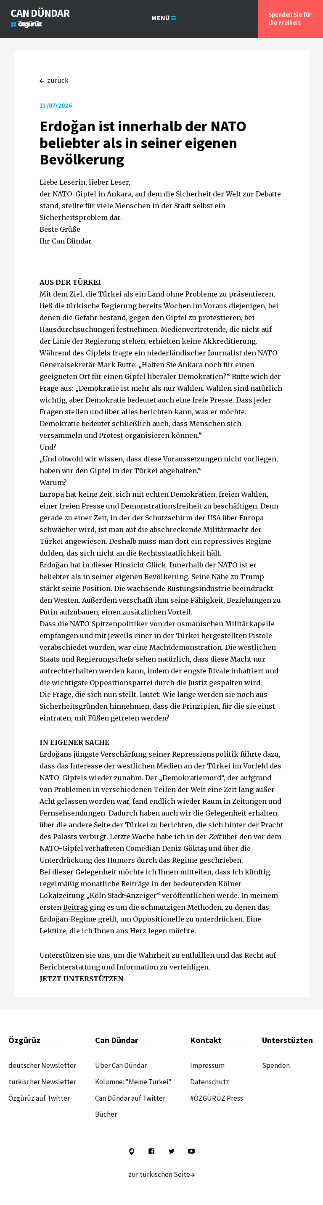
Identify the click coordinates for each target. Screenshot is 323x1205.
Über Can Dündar (121, 1065)
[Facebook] (151, 1152)
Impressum (207, 1065)
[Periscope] (131, 1152)
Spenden (276, 1065)
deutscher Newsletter (42, 1065)
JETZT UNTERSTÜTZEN (82, 979)
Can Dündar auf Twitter (130, 1098)
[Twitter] (171, 1152)
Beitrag (75, 907)
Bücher (106, 1114)
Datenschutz (209, 1081)
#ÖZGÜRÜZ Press (216, 1098)
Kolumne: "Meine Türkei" (133, 1081)
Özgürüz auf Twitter (39, 1098)
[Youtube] (191, 1152)
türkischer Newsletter (42, 1081)
